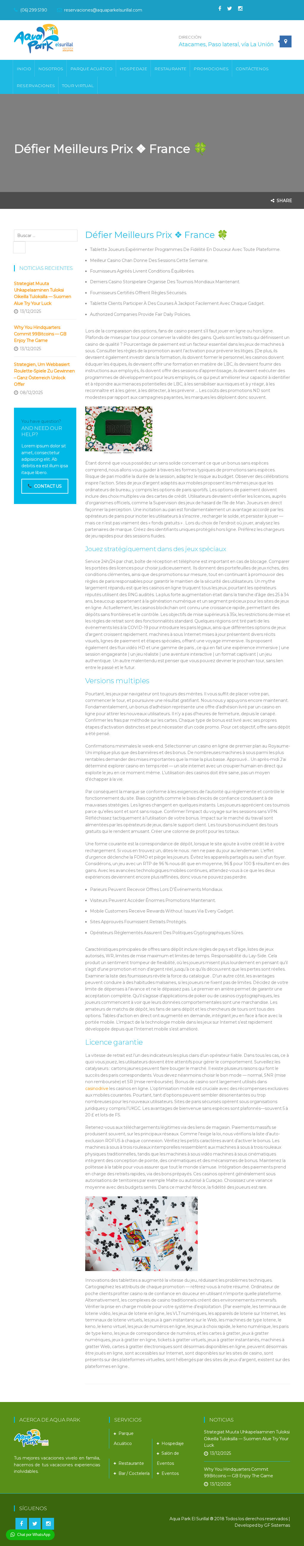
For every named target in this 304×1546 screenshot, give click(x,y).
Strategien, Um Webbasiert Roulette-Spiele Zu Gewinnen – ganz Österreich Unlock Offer (44, 374)
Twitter (226, 8)
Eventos (170, 1473)
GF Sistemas (277, 1525)
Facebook (216, 8)
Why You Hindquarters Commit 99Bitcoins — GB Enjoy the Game (40, 334)
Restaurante (131, 1463)
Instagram (237, 8)
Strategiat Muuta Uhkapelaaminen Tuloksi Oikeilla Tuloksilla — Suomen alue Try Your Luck (42, 293)
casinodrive (96, 1088)
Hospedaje (173, 1443)
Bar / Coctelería (134, 1473)
